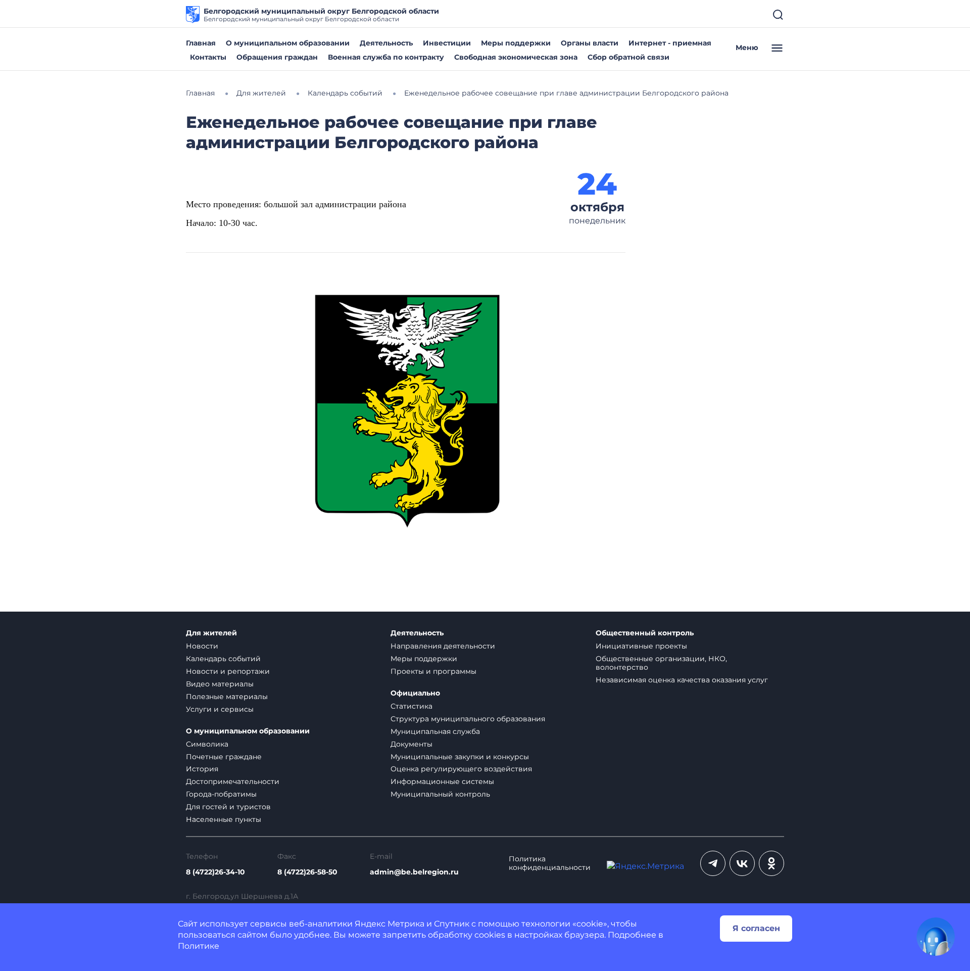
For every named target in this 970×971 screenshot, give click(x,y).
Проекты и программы (433, 671)
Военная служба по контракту (386, 57)
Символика (207, 744)
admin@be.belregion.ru (414, 872)
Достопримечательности (232, 781)
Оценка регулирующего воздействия (461, 768)
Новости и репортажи (228, 671)
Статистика (411, 706)
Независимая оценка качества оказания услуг (682, 679)
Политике (198, 946)
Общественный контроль (645, 633)
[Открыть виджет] (935, 936)
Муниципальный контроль (440, 794)
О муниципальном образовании (288, 43)
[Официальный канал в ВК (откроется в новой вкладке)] (742, 863)
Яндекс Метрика (389, 924)
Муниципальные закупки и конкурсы (460, 756)
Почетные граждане (224, 756)
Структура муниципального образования (468, 718)
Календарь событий (223, 658)
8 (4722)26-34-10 (215, 872)
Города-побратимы (221, 794)
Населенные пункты (223, 819)
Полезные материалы (227, 696)
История (202, 768)
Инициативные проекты (641, 646)
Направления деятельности (443, 646)
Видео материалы (220, 683)
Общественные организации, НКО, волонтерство (661, 663)
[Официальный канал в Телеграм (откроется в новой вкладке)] (712, 863)
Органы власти (589, 43)
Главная (201, 43)
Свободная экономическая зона (515, 57)
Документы (411, 744)
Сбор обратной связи (628, 57)
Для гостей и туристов (228, 806)
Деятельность (386, 43)
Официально (415, 693)
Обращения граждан (277, 57)
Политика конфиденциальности (550, 863)
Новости (202, 646)
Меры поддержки (516, 43)
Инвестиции (447, 43)
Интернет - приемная (669, 43)
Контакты (208, 57)
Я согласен (756, 928)
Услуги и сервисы (220, 709)
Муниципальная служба (435, 731)
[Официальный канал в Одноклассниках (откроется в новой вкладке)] (771, 863)
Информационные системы (442, 781)
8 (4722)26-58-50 (307, 872)
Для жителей (211, 633)
